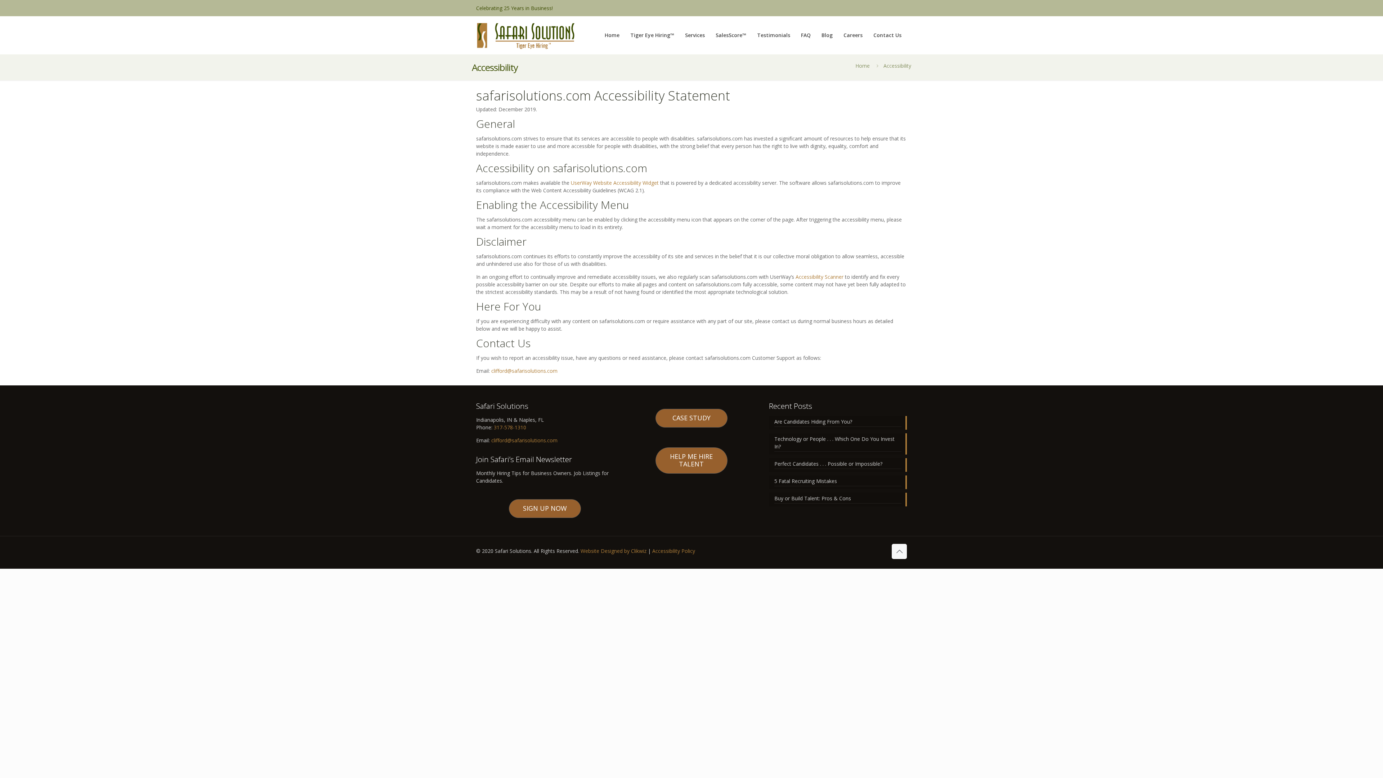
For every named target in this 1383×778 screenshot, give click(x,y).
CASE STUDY (691, 417)
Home (862, 65)
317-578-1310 (509, 427)
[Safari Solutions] (525, 35)
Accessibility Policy (673, 550)
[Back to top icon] (899, 551)
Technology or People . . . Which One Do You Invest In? (834, 442)
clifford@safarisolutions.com (524, 370)
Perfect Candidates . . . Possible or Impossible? (828, 463)
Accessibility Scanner (819, 276)
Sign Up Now (545, 508)
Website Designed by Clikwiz (613, 550)
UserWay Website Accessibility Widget (615, 182)
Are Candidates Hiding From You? (813, 421)
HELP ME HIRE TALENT (691, 460)
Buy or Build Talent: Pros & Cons (812, 498)
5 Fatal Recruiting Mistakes (805, 481)
